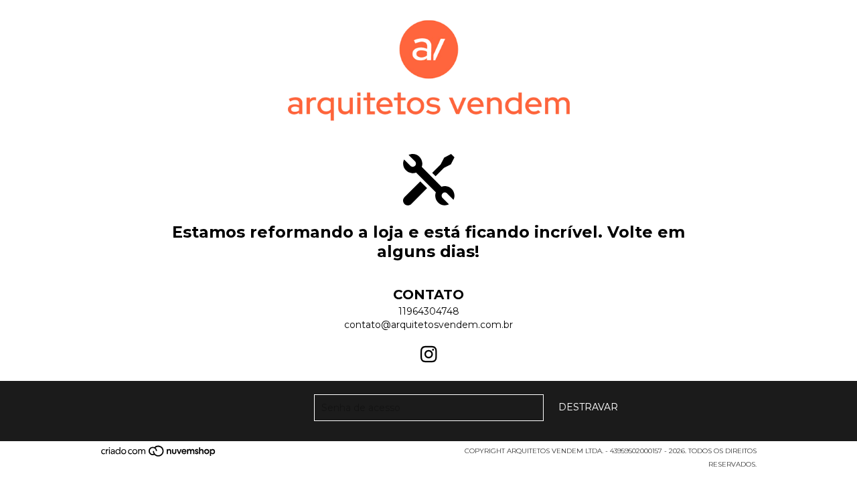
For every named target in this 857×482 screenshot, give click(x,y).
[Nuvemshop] (159, 455)
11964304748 (428, 311)
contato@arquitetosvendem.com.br (428, 325)
